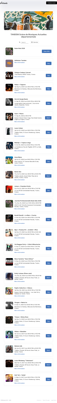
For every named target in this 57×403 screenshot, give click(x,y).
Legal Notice (53, 400)
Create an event (52, 3)
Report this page (46, 400)
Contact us (39, 400)
